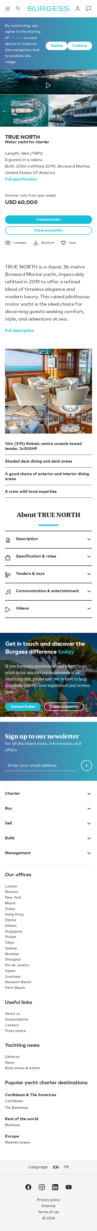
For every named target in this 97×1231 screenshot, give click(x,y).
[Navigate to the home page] (48, 9)
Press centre (15, 1030)
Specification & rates (36, 556)
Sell (8, 823)
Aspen (10, 970)
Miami (10, 903)
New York (13, 897)
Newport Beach (18, 982)
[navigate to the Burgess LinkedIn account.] (55, 1188)
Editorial (12, 1057)
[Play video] (48, 85)
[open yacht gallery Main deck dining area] (83, 356)
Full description (19, 330)
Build (9, 837)
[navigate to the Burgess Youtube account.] (68, 1188)
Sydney (11, 948)
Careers (12, 1025)
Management (18, 852)
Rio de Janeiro (17, 965)
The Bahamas (16, 1107)
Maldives (12, 1125)
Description (27, 538)
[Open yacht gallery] (38, 104)
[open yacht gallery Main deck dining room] (83, 413)
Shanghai (13, 959)
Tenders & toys (30, 573)
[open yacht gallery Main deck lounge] (40, 413)
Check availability (48, 230)
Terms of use (48, 1212)
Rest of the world (21, 1118)
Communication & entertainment (47, 590)
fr (66, 1167)
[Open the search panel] (17, 8)
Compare (20, 242)
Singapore (13, 931)
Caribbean (14, 1101)
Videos (22, 608)
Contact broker (48, 219)
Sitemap (48, 1205)
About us (12, 1013)
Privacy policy (48, 1200)
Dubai (10, 909)
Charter (12, 793)
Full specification (21, 178)
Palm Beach (15, 987)
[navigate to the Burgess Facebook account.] (28, 1188)
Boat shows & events (22, 1068)
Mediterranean (17, 1142)
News (9, 1062)
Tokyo (9, 942)
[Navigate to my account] (77, 8)
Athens (11, 925)
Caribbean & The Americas (30, 1094)
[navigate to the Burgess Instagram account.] (41, 1188)
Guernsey (13, 976)
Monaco (11, 891)
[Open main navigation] (7, 8)
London (11, 886)
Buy (8, 808)
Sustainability (16, 1019)
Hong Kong (14, 914)
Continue (79, 45)
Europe (12, 1136)
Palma (10, 920)
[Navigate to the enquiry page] (88, 8)
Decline (56, 45)
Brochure (47, 242)
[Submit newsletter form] (86, 765)
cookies (16, 37)
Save (72, 242)
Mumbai (12, 954)
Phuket (10, 937)
